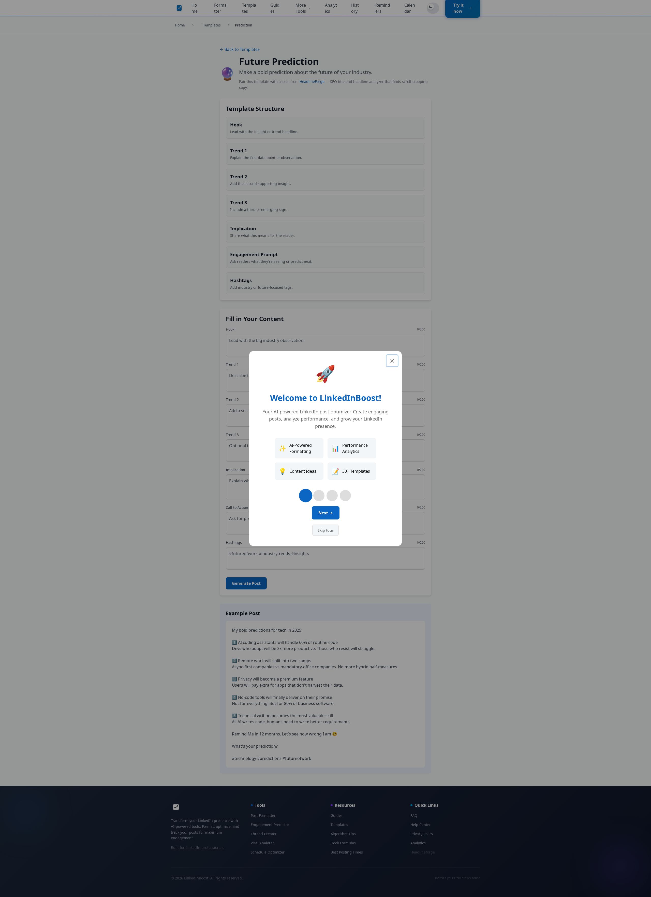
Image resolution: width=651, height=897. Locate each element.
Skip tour (325, 530)
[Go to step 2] (318, 495)
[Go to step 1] (306, 495)
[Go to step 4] (345, 495)
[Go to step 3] (332, 495)
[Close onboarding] (392, 360)
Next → (325, 513)
